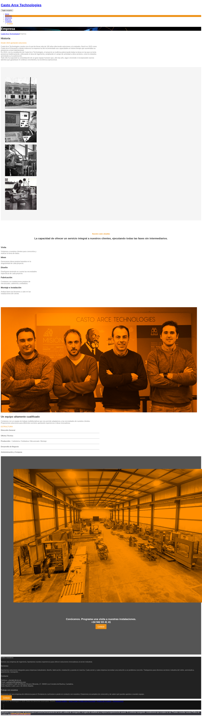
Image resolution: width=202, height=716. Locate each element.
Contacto (8, 22)
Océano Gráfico (61, 701)
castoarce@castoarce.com (16, 682)
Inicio (7, 14)
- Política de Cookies (103, 701)
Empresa (8, 16)
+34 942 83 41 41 (14, 680)
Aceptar (14, 714)
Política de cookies (24, 714)
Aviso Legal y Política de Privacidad (82, 701)
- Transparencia (117, 701)
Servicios (8, 18)
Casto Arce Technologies (21, 5)
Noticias (8, 20)
